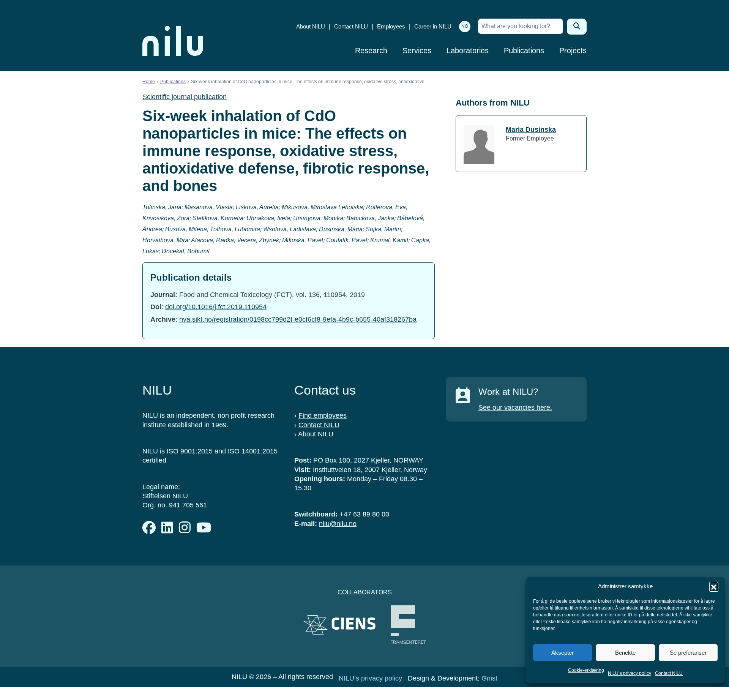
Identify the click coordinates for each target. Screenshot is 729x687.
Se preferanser (688, 652)
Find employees (322, 415)
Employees (391, 26)
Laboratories (468, 50)
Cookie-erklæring (586, 670)
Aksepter (562, 652)
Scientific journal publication (184, 97)
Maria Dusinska (531, 129)
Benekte (625, 652)
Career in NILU (432, 26)
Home (148, 81)
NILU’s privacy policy (629, 673)
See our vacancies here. (515, 407)
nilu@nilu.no (338, 523)
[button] (714, 586)
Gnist (489, 678)
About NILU (310, 26)
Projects (573, 50)
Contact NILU (669, 673)
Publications (524, 50)
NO (464, 26)
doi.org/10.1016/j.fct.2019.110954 (216, 307)
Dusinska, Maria (341, 229)
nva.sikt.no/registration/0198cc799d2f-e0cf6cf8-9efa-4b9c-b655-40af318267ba (298, 319)
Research (371, 50)
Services (416, 50)
